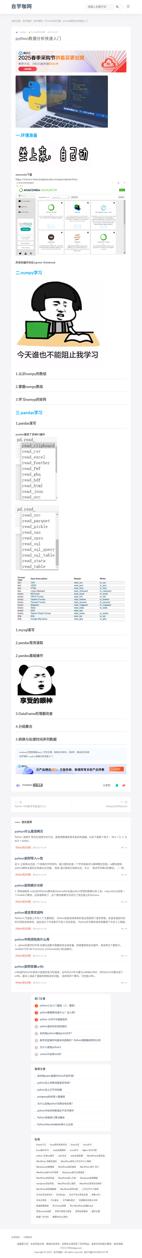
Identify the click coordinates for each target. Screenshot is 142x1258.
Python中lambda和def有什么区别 (55, 1124)
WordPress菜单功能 (69, 1189)
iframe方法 (41, 1145)
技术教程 (38, 21)
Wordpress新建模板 (89, 1178)
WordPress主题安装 (96, 1156)
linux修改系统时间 (58, 1145)
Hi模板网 (28, 1237)
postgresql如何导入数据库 (51, 1097)
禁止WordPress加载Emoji (81, 1206)
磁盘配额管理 (42, 1206)
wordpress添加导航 (45, 1184)
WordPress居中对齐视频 (47, 1173)
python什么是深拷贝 (29, 831)
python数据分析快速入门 (41, 756)
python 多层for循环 (45, 1156)
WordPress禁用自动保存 (90, 1184)
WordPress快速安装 (45, 1178)
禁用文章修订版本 (63, 1211)
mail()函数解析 (59, 1150)
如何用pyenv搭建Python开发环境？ (56, 1076)
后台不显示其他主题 (78, 1195)
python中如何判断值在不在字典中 (55, 1111)
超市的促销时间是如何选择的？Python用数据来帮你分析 (68, 1040)
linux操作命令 (42, 1150)
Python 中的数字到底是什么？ (31, 806)
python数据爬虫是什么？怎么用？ (56, 1012)
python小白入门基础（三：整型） (56, 1005)
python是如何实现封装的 (51, 1026)
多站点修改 (41, 1200)
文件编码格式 (69, 1200)
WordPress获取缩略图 (46, 1189)
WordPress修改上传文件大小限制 (76, 1161)
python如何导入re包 (29, 858)
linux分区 (75, 1145)
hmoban (27, 785)
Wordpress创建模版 (45, 1167)
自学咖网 (21, 6)
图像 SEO (96, 1195)
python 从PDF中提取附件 (51, 1019)
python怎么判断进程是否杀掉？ (54, 1083)
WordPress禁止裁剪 (67, 1184)
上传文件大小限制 (90, 1189)
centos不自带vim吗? (48, 1054)
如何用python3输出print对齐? (54, 1033)
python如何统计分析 (29, 885)
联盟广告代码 (42, 1217)
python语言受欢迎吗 (29, 912)
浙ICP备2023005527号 (96, 1252)
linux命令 (87, 1145)
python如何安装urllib (29, 966)
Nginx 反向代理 (89, 1150)
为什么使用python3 (48, 1047)
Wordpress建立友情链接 (73, 1173)
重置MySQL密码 (60, 1217)
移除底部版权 (81, 1211)
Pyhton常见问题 (53, 21)
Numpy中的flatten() (116, 806)
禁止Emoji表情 (59, 1206)
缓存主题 (96, 1211)
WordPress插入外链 (67, 1178)
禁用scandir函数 (43, 1211)
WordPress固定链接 (67, 1167)
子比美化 (54, 1200)
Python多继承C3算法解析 (51, 1117)
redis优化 (62, 1156)
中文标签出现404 (44, 1195)
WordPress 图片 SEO (89, 1167)
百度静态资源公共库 (88, 1200)
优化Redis (60, 1195)
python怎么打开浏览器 (49, 1090)
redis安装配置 (76, 1156)
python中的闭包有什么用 (32, 939)
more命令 (74, 1150)
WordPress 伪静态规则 (46, 1161)
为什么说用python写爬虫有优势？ (55, 1104)
